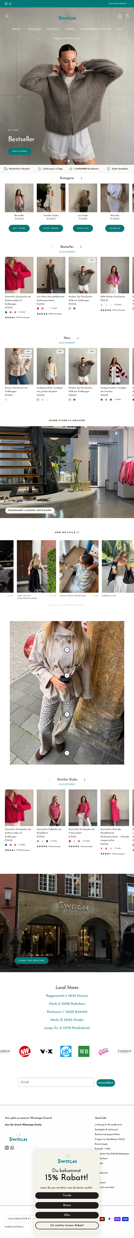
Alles (67, 1215)
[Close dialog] (95, 1154)
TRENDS (69, 29)
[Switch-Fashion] (67, 16)
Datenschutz (101, 1158)
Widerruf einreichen (104, 1187)
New (67, 338)
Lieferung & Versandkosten (108, 1125)
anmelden (105, 1083)
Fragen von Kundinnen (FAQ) (67, 38)
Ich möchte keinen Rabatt (67, 1225)
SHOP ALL (16, 29)
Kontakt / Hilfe (102, 1149)
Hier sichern (19, 151)
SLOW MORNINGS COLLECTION (95, 29)
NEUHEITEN (53, 29)
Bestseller (67, 247)
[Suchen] (7, 16)
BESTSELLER (34, 29)
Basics (67, 1205)
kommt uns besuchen (31, 961)
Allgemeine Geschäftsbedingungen (112, 1154)
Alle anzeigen (67, 252)
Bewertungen (101, 1144)
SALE (120, 29)
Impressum (100, 1182)
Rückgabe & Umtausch (106, 1129)
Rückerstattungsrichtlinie (107, 1134)
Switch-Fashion (18, 1227)
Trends (67, 1195)
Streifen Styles (67, 779)
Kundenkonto (101, 1173)
